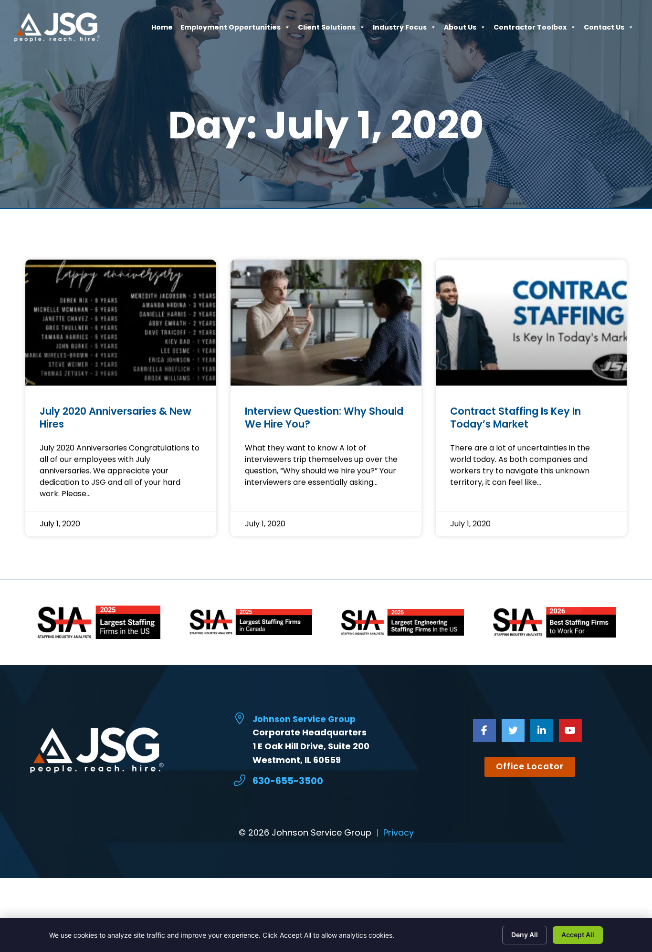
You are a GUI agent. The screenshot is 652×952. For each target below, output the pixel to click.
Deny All (524, 935)
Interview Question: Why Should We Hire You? (324, 417)
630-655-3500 (287, 780)
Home (162, 29)
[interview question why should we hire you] (326, 323)
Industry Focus (400, 29)
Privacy (398, 832)
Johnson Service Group (304, 719)
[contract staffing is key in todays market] (531, 323)
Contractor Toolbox (530, 29)
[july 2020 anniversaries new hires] (120, 323)
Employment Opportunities (230, 29)
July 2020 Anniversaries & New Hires (115, 417)
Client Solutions (327, 29)
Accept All (577, 935)
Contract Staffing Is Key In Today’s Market (515, 417)
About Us (460, 29)
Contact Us (604, 29)
